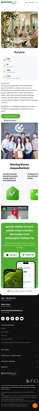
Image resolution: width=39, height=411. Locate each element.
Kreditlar (3, 328)
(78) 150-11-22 (10, 298)
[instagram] (7, 318)
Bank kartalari (5, 332)
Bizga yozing (5, 304)
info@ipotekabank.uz (21, 406)
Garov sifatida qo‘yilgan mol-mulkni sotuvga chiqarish (15, 342)
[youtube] (22, 318)
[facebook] (3, 318)
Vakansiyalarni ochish (10, 116)
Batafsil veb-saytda (10, 120)
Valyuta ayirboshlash (6, 339)
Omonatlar (4, 335)
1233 (2, 298)
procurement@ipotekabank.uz (12, 310)
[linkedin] (12, 318)
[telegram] (17, 318)
